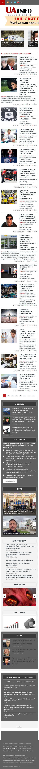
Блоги (19, 636)
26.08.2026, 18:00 (11, 550)
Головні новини (13, 743)
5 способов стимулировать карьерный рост (26, 311)
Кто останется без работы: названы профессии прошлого (28, 131)
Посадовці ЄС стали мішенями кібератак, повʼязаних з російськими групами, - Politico (22, 410)
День (8, 681)
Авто (4, 748)
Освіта (30, 746)
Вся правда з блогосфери (9, 53)
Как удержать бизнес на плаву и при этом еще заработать (28, 356)
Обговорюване (13, 677)
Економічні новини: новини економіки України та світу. (28, 341)
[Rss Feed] (7, 3)
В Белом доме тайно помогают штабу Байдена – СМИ (27, 151)
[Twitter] (14, 3)
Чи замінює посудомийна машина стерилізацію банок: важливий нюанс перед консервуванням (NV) (20, 546)
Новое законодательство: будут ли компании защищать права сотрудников (27, 333)
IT (7, 748)
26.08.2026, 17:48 (11, 558)
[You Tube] (18, 3)
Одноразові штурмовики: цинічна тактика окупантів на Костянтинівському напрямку (23, 642)
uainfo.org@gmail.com (27, 762)
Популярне (28, 677)
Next (37, 39)
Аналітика (19, 404)
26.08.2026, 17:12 (11, 579)
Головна (5, 743)
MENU (2, 2)
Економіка (6, 746)
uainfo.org (23, 758)
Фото (19, 489)
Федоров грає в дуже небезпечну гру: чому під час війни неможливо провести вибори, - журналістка (23, 419)
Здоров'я (11, 748)
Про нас (5, 762)
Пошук (20, 53)
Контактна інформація (15, 762)
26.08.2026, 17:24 (11, 573)
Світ (11, 746)
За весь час (30, 681)
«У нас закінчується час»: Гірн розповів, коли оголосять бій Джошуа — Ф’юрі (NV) (21, 570)
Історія (25, 746)
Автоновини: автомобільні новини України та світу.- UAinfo (28, 179)
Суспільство (27, 743)
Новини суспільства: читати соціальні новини (19, 251)
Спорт (16, 748)
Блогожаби (19, 585)
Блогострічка (19, 541)
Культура (15, 746)
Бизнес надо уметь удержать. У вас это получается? (27, 376)
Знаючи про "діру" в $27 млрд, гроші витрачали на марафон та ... (12, 44)
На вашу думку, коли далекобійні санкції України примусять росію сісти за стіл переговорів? (19, 445)
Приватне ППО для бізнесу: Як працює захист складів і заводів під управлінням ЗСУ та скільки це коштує (23, 429)
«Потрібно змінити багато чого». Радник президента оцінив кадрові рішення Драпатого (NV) (19, 554)
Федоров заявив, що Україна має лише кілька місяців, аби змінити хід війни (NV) (19, 576)
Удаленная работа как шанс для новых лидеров (28, 267)
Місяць (19, 681)
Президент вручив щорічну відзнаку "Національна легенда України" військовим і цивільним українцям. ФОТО (18, 511)
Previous (2, 39)
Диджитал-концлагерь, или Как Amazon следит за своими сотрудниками (28, 195)
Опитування (19, 440)
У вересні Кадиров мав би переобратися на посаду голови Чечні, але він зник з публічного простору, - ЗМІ (18, 707)
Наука (21, 746)
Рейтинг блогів (22, 750)
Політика (20, 743)
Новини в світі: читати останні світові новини (19, 96)
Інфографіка (19, 613)
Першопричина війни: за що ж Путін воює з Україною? (24, 650)
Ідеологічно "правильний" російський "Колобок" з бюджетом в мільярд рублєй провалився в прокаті (24, 660)
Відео (24, 748)
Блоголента (14, 750)
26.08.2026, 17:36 (11, 567)
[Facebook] (11, 3)
